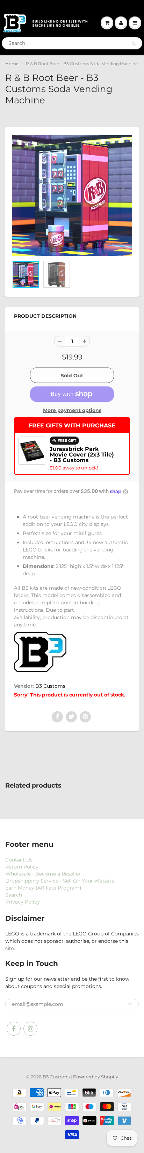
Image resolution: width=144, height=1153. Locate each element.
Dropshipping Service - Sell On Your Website (59, 881)
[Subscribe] (130, 1003)
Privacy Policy (22, 902)
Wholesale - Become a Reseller (43, 874)
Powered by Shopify (95, 1076)
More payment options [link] (72, 410)
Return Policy (21, 867)
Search (13, 895)
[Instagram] (30, 1029)
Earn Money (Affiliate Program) (43, 888)
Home (12, 63)
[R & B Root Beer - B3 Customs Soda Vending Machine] (72, 195)
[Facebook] (14, 1029)
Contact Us (19, 860)
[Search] (133, 43)
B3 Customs (50, 686)
